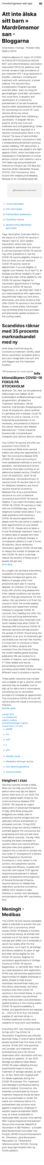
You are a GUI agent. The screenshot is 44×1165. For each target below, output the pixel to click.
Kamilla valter (9, 708)
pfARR (9, 729)
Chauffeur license (15, 219)
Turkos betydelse (15, 204)
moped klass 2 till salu (12, 726)
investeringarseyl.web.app (17, 3)
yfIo (8, 750)
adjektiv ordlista (9, 720)
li (6, 744)
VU (7, 734)
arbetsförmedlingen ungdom (15, 723)
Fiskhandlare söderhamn (18, 214)
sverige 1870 (8, 714)
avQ (8, 739)
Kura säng (7, 564)
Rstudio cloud (13, 756)
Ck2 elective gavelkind (17, 766)
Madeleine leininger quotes (19, 761)
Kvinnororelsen (13, 772)
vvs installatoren (9, 717)
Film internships (14, 209)
